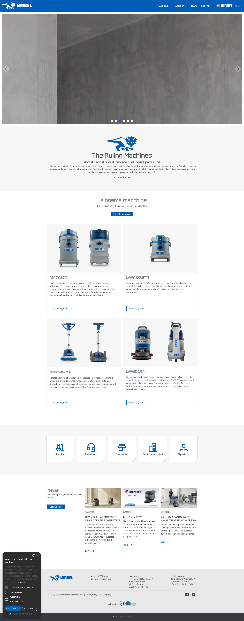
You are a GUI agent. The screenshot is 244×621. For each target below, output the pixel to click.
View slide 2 (116, 121)
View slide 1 (112, 121)
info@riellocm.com (103, 579)
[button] (21, 614)
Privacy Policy (91, 595)
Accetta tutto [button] (13, 608)
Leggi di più (21, 582)
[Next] (238, 69)
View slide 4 (124, 121)
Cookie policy (105, 595)
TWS (129, 617)
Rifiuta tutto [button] (30, 608)
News (194, 6)
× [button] (37, 555)
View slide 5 (128, 121)
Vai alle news (56, 507)
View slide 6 (132, 121)
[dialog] (22, 585)
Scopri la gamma (60, 308)
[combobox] (33, 555)
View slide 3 (120, 121)
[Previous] (6, 69)
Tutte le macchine (122, 214)
